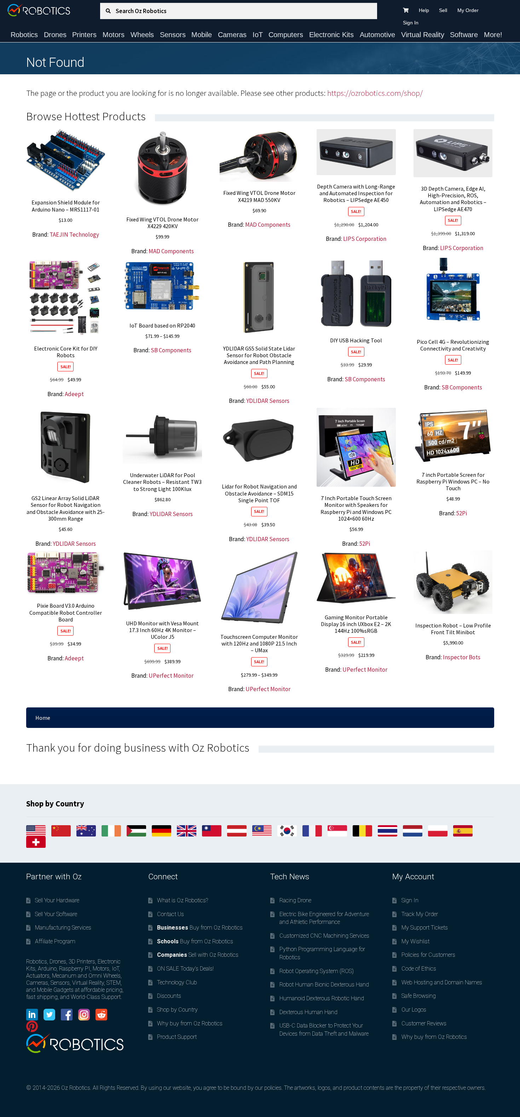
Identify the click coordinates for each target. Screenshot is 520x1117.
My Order (468, 10)
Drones (55, 35)
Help (424, 10)
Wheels (142, 35)
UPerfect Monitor (171, 675)
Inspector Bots (461, 657)
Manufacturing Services (63, 927)
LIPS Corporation (364, 239)
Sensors (173, 35)
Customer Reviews (423, 1023)
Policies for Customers (428, 954)
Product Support (177, 1037)
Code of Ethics (418, 968)
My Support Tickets (424, 927)
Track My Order (419, 914)
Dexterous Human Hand (308, 1012)
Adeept (74, 394)
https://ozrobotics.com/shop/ (375, 93)
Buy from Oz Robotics (200, 927)
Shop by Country (177, 1009)
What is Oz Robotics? (182, 900)
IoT (258, 35)
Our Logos (413, 1009)
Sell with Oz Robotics (197, 954)
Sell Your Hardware (57, 900)
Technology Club (177, 982)
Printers (84, 35)
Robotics (24, 35)
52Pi (364, 544)
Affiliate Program (55, 941)
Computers (285, 35)
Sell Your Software (56, 914)
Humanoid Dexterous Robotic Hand (321, 998)
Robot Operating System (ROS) (316, 971)
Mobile (201, 35)
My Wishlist (415, 941)
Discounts (169, 995)
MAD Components (171, 251)
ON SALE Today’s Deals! (185, 968)
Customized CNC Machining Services (324, 935)
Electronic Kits (331, 35)
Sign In (410, 22)
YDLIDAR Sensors (267, 401)
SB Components (171, 350)
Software (464, 35)
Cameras (232, 35)
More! (493, 35)
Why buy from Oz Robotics (190, 1023)
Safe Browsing (418, 995)
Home (42, 717)
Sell (443, 10)
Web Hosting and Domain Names (441, 982)
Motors (114, 35)
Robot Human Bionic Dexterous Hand (324, 984)
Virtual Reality (422, 35)
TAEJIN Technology (74, 234)
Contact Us (170, 914)
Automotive (377, 35)
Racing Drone (295, 900)
